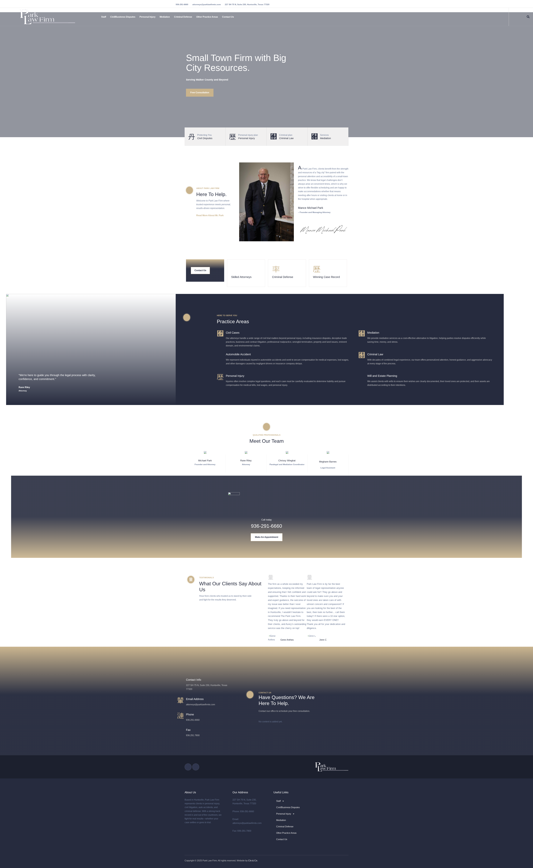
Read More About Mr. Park (210, 215)
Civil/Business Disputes (122, 17)
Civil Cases (232, 332)
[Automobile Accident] (220, 355)
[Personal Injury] (220, 376)
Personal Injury (147, 17)
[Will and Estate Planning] (361, 376)
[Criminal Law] (361, 355)
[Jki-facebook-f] (188, 766)
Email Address (195, 699)
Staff (103, 17)
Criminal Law (375, 354)
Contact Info (193, 679)
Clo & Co (252, 860)
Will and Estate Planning (382, 375)
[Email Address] (180, 700)
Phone (190, 714)
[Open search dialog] (528, 17)
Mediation (165, 17)
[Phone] (180, 715)
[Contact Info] (180, 680)
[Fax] (180, 730)
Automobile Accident (238, 354)
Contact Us (228, 17)
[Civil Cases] (220, 333)
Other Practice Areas (207, 17)
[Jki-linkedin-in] (195, 766)
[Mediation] (361, 333)
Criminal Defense (183, 17)
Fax (188, 729)
